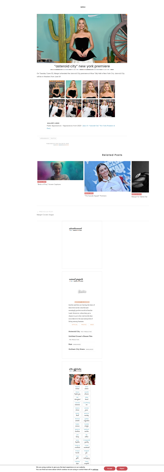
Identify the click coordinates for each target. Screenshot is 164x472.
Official (75, 324)
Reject (122, 468)
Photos (53, 138)
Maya (77, 452)
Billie (86, 398)
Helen (77, 425)
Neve (86, 463)
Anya (77, 393)
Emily (77, 414)
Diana (77, 409)
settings (95, 470)
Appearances (44, 138)
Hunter (86, 425)
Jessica (77, 430)
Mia (77, 457)
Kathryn (86, 430)
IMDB (92, 324)
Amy (86, 388)
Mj (87, 457)
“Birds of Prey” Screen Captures (49, 184)
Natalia (77, 463)
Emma (86, 414)
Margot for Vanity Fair (139, 197)
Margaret (86, 441)
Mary (86, 447)
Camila (77, 404)
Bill (77, 398)
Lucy (77, 441)
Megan (86, 452)
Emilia (86, 409)
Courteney (86, 404)
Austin (86, 393)
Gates (86, 420)
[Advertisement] (83, 247)
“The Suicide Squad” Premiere (95, 196)
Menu (83, 7)
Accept (109, 468)
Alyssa (77, 388)
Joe (77, 436)
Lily (86, 436)
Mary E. (77, 447)
